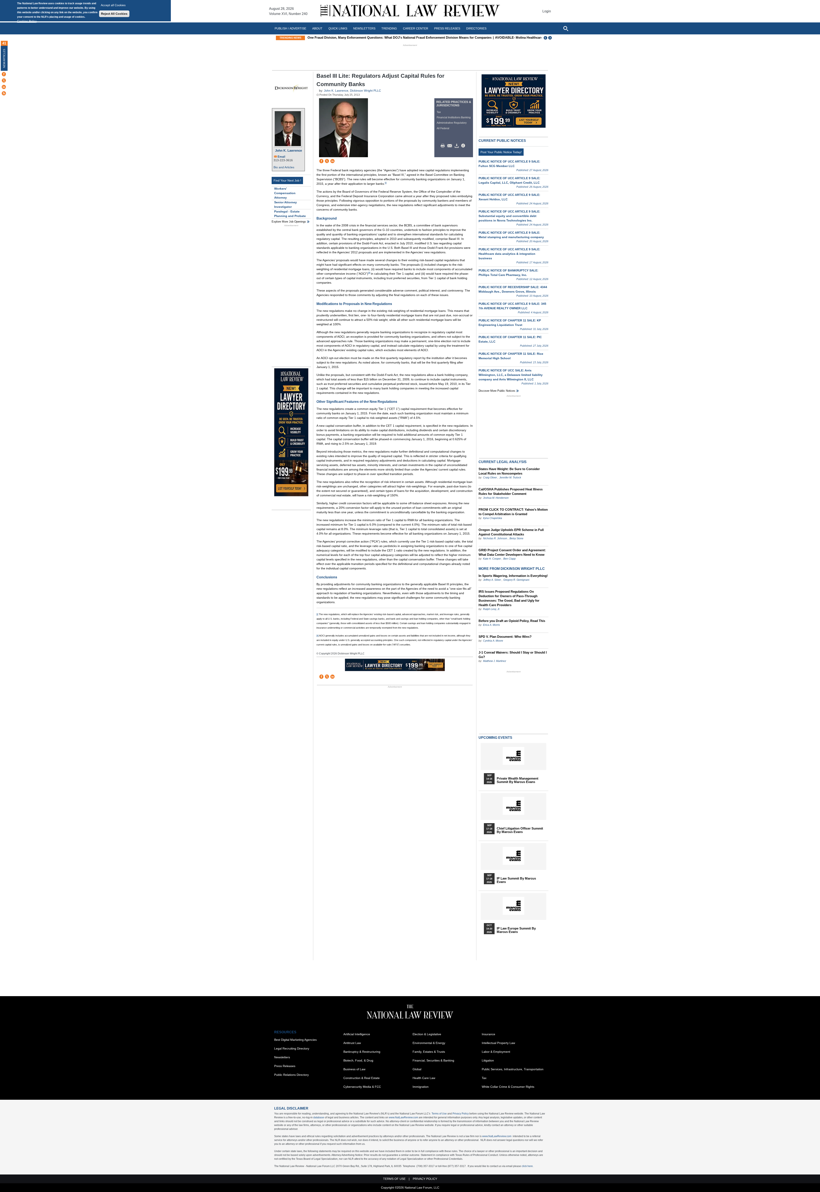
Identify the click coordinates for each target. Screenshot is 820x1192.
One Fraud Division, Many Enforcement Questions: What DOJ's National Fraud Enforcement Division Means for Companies (400, 37)
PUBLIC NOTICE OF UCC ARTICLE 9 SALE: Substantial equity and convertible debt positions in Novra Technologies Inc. (509, 216)
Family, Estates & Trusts (429, 1051)
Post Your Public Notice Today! (501, 152)
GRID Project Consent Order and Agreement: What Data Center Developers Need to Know (512, 552)
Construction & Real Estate (361, 1078)
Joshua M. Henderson (496, 497)
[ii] (369, 272)
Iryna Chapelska (492, 518)
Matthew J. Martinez (494, 661)
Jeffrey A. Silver (492, 579)
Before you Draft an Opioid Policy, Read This (512, 621)
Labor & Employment (496, 1051)
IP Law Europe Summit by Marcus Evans (516, 930)
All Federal (443, 128)
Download (457, 145)
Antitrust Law (352, 1043)
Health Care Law (424, 1078)
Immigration (421, 1086)
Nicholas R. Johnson (495, 538)
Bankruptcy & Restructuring (361, 1051)
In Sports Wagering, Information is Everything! (513, 576)
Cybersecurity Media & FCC (362, 1086)
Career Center (415, 28)
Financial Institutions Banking (454, 117)
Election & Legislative (427, 1034)
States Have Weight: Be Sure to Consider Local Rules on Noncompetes (509, 471)
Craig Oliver (490, 477)
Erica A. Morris (491, 624)
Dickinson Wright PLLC (365, 90)
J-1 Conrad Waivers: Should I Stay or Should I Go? (513, 655)
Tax (439, 112)
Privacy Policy (460, 1113)
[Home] (410, 11)
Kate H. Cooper (492, 558)
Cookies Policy (27, 21)
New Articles (4, 58)
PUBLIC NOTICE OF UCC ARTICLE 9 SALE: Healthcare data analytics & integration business (509, 254)
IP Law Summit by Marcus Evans (516, 880)
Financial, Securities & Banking (433, 1060)
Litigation (488, 1060)
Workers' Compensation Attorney (285, 193)
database (318, 1117)
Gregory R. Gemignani (516, 579)
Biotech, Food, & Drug (358, 1060)
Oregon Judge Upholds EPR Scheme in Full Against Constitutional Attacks (511, 532)
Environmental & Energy (429, 1043)
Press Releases (284, 1066)
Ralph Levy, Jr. (491, 609)
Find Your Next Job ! (287, 180)
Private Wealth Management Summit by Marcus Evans (517, 780)
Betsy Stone (516, 538)
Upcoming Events (495, 737)
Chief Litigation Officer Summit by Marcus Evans (520, 830)
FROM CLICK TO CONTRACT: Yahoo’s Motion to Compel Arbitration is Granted (513, 512)
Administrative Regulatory (452, 122)
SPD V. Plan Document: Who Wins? (505, 636)
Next (550, 38)
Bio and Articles (284, 167)
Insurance (488, 1034)
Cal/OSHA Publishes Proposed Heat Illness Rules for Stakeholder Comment (511, 491)
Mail (450, 145)
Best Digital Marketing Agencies (295, 1039)
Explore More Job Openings (289, 221)
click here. (527, 1166)
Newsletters (364, 28)
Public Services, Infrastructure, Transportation (512, 1069)
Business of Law (354, 1069)
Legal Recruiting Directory (291, 1048)
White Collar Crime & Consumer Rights (508, 1086)
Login (546, 11)
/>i (464, 145)
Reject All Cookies (114, 13)
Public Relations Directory (291, 1074)
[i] (386, 183)
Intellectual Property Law (498, 1043)
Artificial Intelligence (356, 1034)
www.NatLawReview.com (403, 1117)
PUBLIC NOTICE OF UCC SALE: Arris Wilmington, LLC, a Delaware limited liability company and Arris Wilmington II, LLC (511, 375)
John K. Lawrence (288, 150)
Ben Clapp (509, 558)
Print (443, 145)
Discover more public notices (497, 390)
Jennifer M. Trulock (510, 477)
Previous (545, 38)
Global (417, 1069)
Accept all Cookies (113, 5)
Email (281, 156)
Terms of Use (439, 1113)
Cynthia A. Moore (493, 640)
